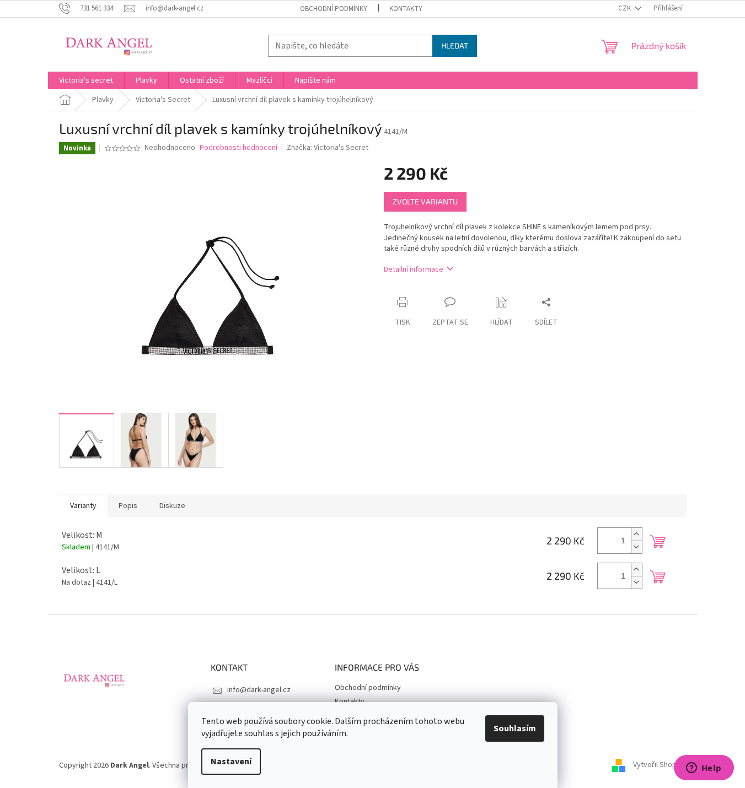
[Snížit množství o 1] (636, 547)
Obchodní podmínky (333, 9)
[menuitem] (86, 80)
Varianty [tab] (83, 505)
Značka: (327, 147)
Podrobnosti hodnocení (238, 148)
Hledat (454, 45)
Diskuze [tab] (172, 505)
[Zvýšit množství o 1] (636, 534)
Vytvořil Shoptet (660, 765)
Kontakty (405, 9)
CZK (625, 8)
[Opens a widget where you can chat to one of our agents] (703, 768)
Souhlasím (515, 728)
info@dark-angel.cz (259, 689)
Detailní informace (413, 269)
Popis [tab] (128, 505)
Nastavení (231, 761)
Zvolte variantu (425, 201)
